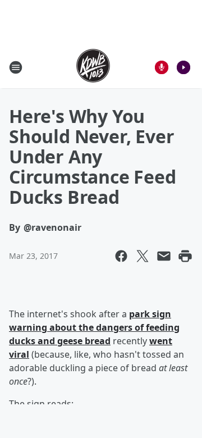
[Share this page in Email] (164, 256)
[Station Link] (93, 67)
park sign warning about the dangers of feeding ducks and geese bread (94, 327)
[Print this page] (185, 256)
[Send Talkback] (161, 67)
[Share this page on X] (142, 256)
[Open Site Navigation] (15, 67)
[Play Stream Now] (183, 67)
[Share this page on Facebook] (121, 256)
